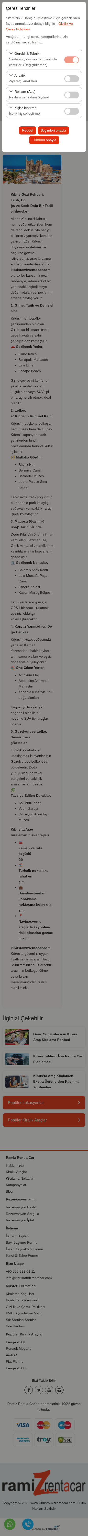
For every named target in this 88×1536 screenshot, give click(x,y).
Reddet (27, 130)
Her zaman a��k (71, 59)
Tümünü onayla (44, 140)
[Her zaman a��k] (71, 59)
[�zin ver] (71, 78)
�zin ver (71, 78)
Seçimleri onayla (53, 130)
